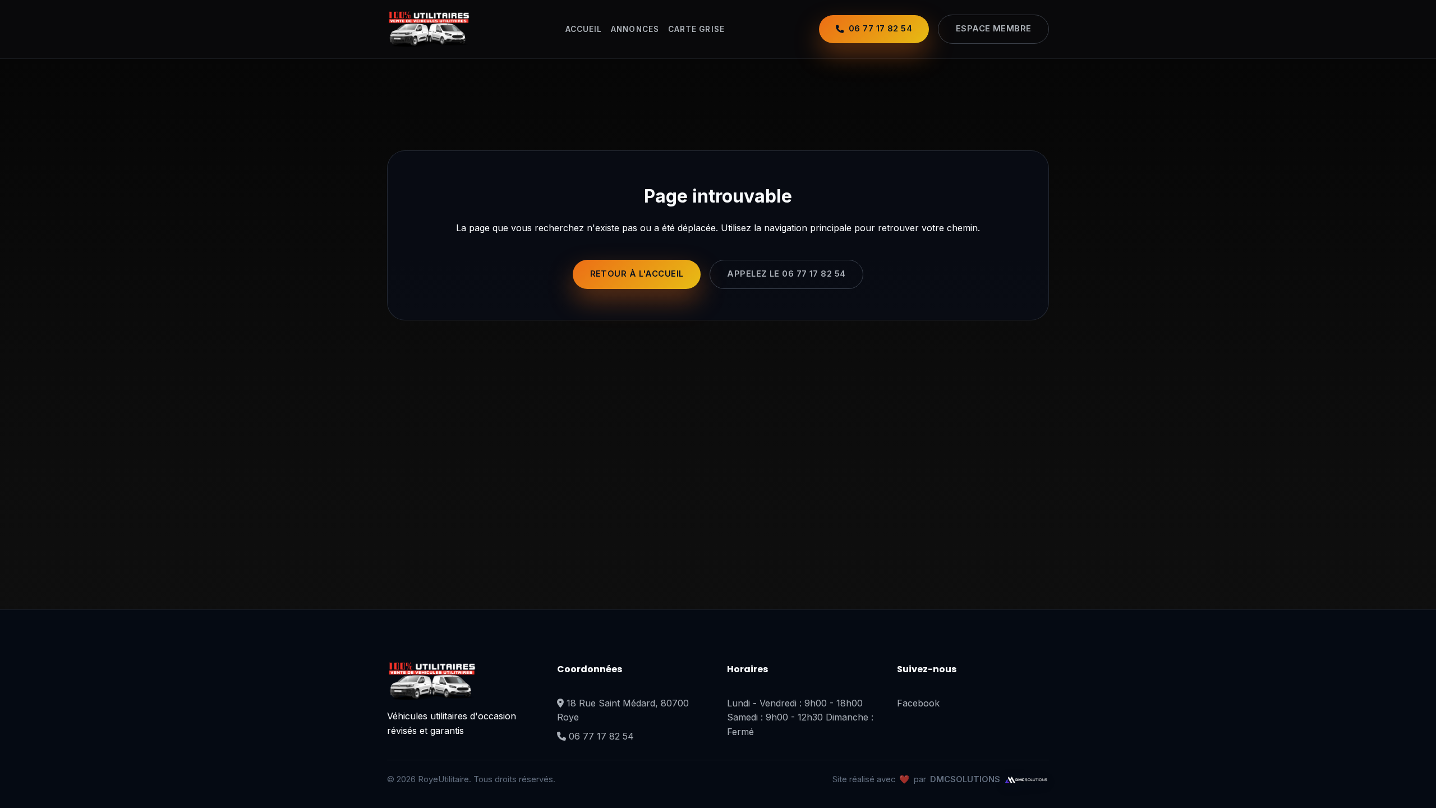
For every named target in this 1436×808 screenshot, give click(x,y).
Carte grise (696, 29)
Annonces (635, 29)
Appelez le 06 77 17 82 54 (786, 274)
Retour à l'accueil (637, 274)
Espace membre (994, 29)
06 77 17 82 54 (601, 736)
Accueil (583, 29)
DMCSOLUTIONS (965, 779)
